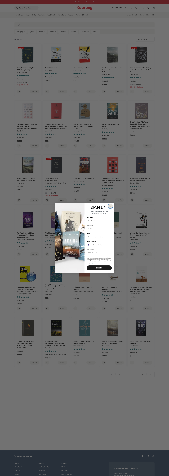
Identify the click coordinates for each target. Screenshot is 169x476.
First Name (90, 217)
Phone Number (91, 241)
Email (88, 233)
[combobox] (89, 245)
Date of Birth (90, 249)
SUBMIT (99, 268)
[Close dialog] (110, 206)
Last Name (90, 225)
